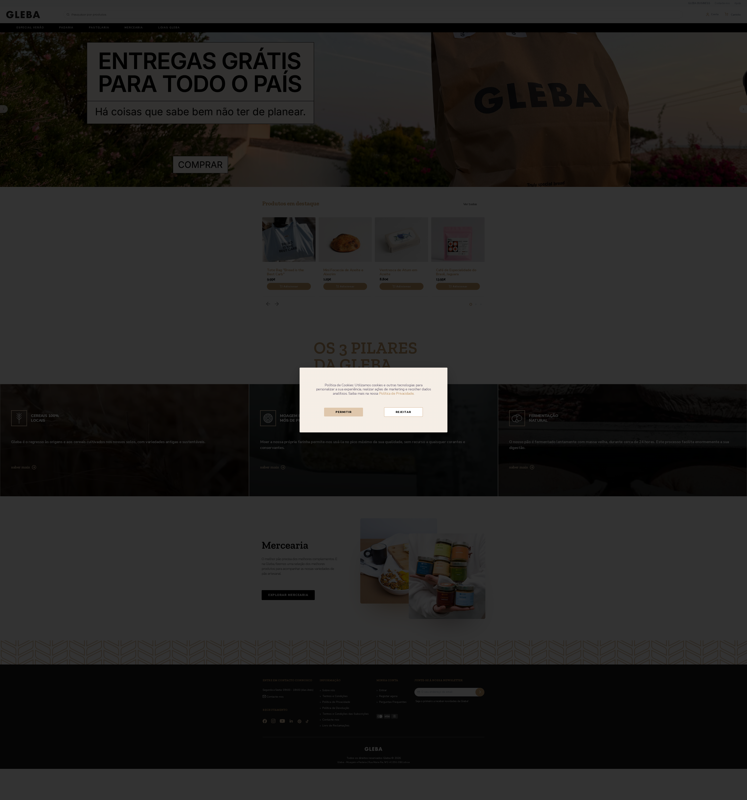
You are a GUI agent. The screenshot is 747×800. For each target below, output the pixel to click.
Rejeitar (403, 412)
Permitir (344, 412)
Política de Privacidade (396, 393)
